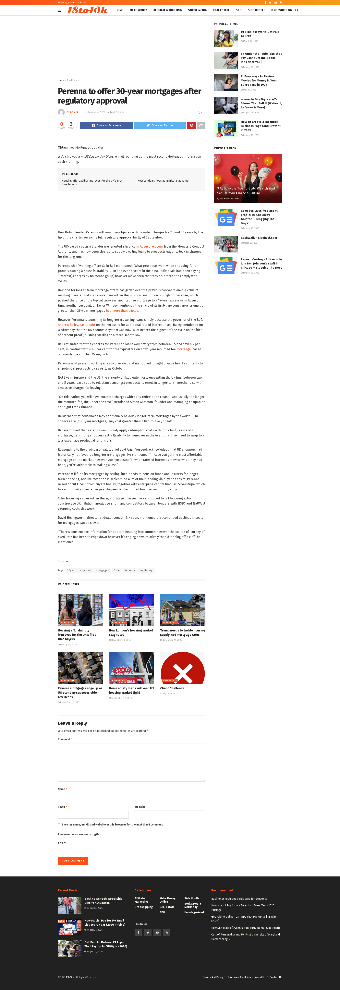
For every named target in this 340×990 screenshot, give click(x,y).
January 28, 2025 (251, 67)
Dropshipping (281, 10)
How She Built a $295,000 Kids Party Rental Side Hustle (246, 928)
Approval (85, 570)
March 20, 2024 (251, 243)
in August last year (149, 246)
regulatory (146, 570)
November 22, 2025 (172, 640)
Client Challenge (172, 688)
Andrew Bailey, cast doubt (76, 325)
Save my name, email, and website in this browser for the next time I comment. (113, 824)
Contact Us (276, 977)
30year (71, 570)
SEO (239, 10)
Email (62, 807)
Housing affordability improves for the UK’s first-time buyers (77, 635)
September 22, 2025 (121, 698)
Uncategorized (194, 912)
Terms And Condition (239, 977)
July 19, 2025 (168, 693)
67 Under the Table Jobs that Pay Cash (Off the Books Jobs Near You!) (261, 58)
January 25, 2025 (251, 273)
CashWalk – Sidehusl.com (259, 237)
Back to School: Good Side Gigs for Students (239, 898)
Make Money (138, 10)
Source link (66, 561)
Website (140, 807)
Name (63, 789)
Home (119, 10)
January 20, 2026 (68, 644)
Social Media (197, 10)
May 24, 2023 (249, 90)
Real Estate (221, 10)
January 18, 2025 (251, 228)
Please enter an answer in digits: (79, 834)
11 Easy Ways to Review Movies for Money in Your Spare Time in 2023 (259, 80)
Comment (65, 739)
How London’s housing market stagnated (163, 180)
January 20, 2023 (251, 135)
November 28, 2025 (121, 640)
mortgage (183, 349)
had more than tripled (122, 310)
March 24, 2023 (250, 41)
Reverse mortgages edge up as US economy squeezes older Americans (80, 692)
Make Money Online (168, 900)
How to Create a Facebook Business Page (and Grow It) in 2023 (261, 126)
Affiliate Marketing (167, 10)
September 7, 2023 (94, 112)
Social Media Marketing (192, 905)
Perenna (130, 570)
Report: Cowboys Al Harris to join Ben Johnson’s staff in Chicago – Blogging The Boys (261, 263)
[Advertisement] (131, 48)
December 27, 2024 (229, 198)
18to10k (87, 10)
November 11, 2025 (69, 702)
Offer (117, 570)
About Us (260, 977)
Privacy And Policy (213, 977)
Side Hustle (256, 10)
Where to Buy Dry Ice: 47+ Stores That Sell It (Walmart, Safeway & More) (261, 103)
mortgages (102, 570)
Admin (74, 112)
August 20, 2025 (251, 112)
